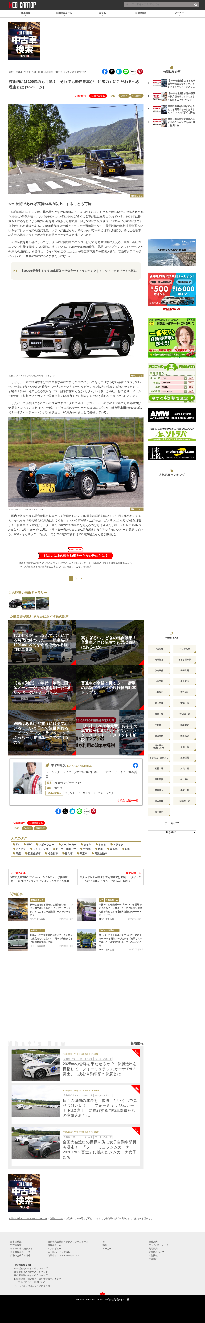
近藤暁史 (184, 736)
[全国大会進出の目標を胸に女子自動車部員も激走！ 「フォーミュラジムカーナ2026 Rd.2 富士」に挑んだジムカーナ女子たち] (36, 1143)
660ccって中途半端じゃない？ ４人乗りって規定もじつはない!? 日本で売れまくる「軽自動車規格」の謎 (52, 938)
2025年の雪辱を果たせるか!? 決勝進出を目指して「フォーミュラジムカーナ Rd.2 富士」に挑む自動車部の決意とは (100, 1069)
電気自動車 (100, 853)
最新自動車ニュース (20, 1252)
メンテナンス (40, 849)
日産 (18, 853)
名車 (100, 849)
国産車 (114, 849)
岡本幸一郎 (185, 801)
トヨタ (102, 844)
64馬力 (124, 95)
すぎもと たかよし (159, 757)
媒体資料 (153, 1259)
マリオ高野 (185, 648)
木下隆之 (159, 812)
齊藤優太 (159, 790)
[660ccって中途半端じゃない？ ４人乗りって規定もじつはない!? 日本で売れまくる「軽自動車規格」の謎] (18, 940)
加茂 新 (184, 768)
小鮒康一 (159, 725)
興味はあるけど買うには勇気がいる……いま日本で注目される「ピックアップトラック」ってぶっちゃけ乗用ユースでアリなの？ (51, 909)
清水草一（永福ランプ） (159, 746)
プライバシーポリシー (160, 1245)
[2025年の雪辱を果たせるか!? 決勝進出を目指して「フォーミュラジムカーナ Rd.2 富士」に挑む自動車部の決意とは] (36, 1065)
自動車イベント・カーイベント (78, 1059)
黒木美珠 (159, 801)
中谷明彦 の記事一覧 (126, 800)
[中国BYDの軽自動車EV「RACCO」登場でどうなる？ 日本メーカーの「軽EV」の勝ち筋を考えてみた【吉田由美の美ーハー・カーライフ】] (86, 909)
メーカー (106, 1248)
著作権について (156, 1252)
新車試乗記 (15, 1241)
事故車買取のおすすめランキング (31, 1275)
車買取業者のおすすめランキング (31, 1272)
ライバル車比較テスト (109, 930)
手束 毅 (184, 790)
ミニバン (21, 849)
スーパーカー (69, 844)
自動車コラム (98, 95)
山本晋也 (41, 946)
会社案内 (153, 1241)
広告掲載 (153, 1255)
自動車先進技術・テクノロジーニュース (68, 1241)
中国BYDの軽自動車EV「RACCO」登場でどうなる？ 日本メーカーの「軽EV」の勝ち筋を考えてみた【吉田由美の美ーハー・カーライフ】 (120, 909)
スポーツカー (46, 844)
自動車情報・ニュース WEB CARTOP (28, 1218)
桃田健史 (184, 725)
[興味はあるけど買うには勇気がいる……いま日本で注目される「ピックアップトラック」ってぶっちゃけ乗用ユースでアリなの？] (18, 909)
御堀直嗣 (184, 670)
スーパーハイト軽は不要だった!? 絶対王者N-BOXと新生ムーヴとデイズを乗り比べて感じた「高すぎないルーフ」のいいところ (120, 940)
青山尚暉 (41, 919)
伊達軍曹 (159, 670)
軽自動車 (136, 95)
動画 (104, 1245)
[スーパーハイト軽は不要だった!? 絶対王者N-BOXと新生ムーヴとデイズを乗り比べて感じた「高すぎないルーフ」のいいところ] (86, 940)
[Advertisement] (76, 1000)
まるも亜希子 (184, 659)
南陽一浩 (184, 703)
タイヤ (87, 844)
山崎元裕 (159, 681)
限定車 (83, 853)
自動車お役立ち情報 (20, 1255)
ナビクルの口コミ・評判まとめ (29, 1282)
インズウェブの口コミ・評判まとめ (32, 1285)
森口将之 (184, 692)
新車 (127, 849)
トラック (118, 844)
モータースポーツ (65, 849)
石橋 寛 (184, 746)
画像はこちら (136, 196)
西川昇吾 (159, 779)
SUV (29, 844)
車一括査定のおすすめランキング (31, 1268)
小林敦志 (159, 692)
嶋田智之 (159, 659)
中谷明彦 (48, 72)
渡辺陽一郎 (185, 714)
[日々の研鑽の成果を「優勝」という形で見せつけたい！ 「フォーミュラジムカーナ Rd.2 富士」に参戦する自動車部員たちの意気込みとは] (36, 1101)
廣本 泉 (159, 714)
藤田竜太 (159, 736)
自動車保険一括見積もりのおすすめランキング (37, 1279)
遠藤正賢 (184, 757)
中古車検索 (15, 1245)
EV (17, 844)
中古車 (87, 849)
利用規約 (153, 1248)
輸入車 (69, 853)
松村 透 (159, 768)
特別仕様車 (34, 853)
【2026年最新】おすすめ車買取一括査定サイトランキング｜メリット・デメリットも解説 (79, 270)
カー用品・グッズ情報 (59, 1252)
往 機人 (184, 779)
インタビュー (54, 1248)
